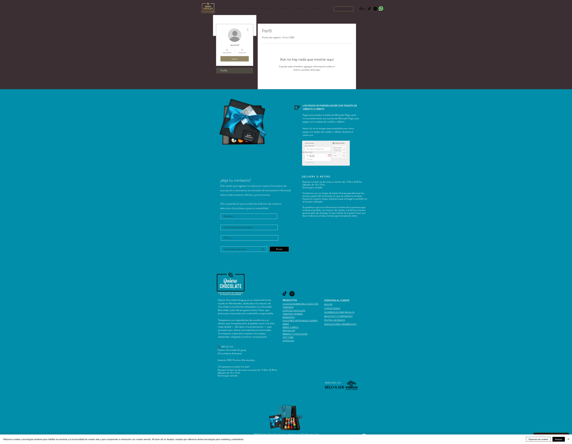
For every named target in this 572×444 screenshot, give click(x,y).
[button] (266, 8)
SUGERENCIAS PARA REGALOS (339, 312)
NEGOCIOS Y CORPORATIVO (338, 316)
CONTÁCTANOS (332, 308)
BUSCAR (328, 304)
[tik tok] (369, 9)
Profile (224, 70)
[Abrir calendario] (263, 249)
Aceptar (558, 439)
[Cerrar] (568, 439)
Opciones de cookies (538, 439)
